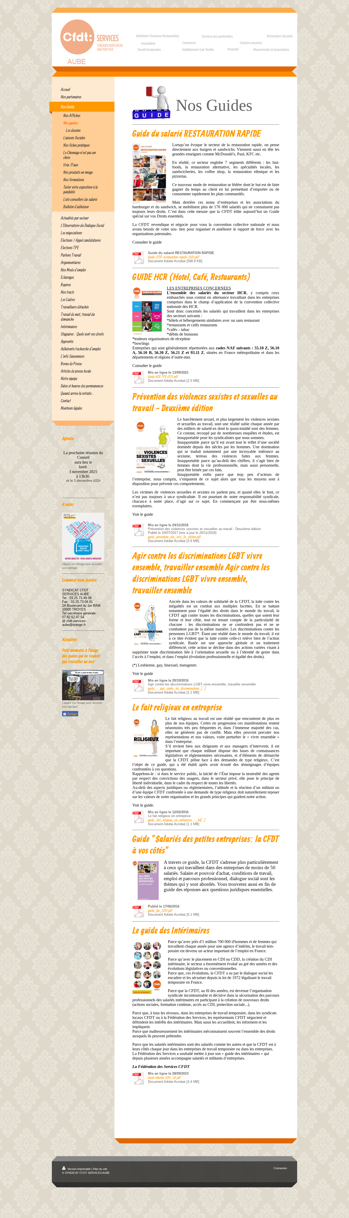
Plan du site (100, 1168)
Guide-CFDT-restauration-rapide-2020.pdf (173, 257)
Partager (71, 714)
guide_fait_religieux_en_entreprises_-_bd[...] (176, 820)
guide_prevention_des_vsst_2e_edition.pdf (174, 537)
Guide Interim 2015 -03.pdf (164, 1077)
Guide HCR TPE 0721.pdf (163, 376)
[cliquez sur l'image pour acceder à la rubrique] (83, 537)
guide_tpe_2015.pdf (160, 910)
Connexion (280, 1168)
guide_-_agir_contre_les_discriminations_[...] (177, 688)
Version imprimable (79, 1168)
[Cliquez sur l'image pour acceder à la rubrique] (83, 685)
